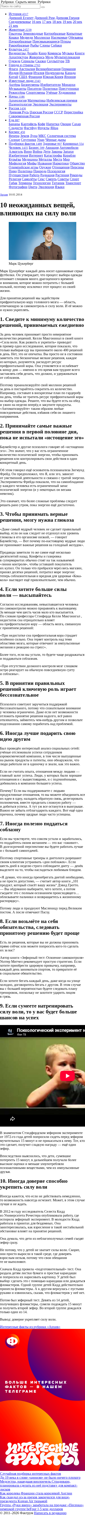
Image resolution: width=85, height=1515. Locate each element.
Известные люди (25, 81)
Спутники (28, 140)
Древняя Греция (67, 18)
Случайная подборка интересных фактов (30, 1473)
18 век (57, 22)
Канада (70, 73)
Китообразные (55, 33)
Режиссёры (17, 92)
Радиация (47, 175)
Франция (35, 77)
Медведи (26, 37)
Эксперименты (60, 104)
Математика (36, 100)
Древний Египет (21, 18)
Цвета (32, 187)
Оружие (45, 167)
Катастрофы (53, 155)
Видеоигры (17, 53)
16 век (36, 22)
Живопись (36, 57)
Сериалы (27, 61)
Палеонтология (20, 104)
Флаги (13, 69)
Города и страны (24, 65)
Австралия (27, 69)
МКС (42, 136)
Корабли (69, 155)
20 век (77, 22)
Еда (14, 120)
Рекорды (76, 175)
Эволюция (40, 104)
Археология (18, 100)
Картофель (29, 124)
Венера (14, 136)
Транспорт (73, 183)
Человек (18, 147)
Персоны (77, 167)
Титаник (58, 183)
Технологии (42, 183)
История (18, 14)
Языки (60, 187)
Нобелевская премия (61, 100)
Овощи (65, 124)
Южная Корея (53, 77)
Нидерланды (54, 73)
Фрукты (43, 128)
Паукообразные (20, 41)
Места (57, 159)
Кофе (41, 124)
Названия (44, 163)
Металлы (45, 159)
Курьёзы (15, 159)
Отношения (61, 167)
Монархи (68, 85)
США (23, 77)
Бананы (14, 124)
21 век (13, 26)
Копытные (74, 33)
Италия (38, 73)
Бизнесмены (30, 85)
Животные (20, 29)
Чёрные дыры (55, 140)
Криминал (73, 143)
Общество (77, 163)
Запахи (68, 151)
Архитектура (18, 57)
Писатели (34, 88)
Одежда (14, 61)
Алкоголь (16, 151)
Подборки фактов (25, 143)
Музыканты (17, 88)
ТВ (67, 61)
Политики (50, 88)
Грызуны (15, 33)
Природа (39, 171)
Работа (34, 175)
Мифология (17, 163)
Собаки (56, 45)
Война (37, 151)
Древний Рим (44, 18)
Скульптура (55, 61)
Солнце (14, 140)
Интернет (36, 155)
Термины (25, 183)
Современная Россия (24, 116)
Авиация (52, 147)
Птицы (65, 41)
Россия (17, 108)
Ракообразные (19, 45)
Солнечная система (61, 136)
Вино (28, 151)
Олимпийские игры (23, 167)
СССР (58, 112)
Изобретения (18, 155)
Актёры (14, 85)
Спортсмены (35, 92)
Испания (25, 73)
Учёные (52, 92)
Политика (25, 171)
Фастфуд (30, 128)
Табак (13, 183)
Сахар (76, 124)
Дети (47, 151)
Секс (41, 179)
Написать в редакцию (50, 1513)
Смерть (51, 179)
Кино (43, 53)
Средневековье (20, 22)
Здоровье (52, 143)
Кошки (14, 37)
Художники (67, 92)
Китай (13, 77)
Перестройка (73, 112)
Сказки (40, 61)
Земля (24, 136)
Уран (40, 140)
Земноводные (33, 33)
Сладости (16, 128)
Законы (56, 151)
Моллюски (42, 37)
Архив (4, 194)
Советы (63, 179)
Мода (49, 57)
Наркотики (61, 163)
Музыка (68, 53)
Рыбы (34, 45)
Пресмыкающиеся (46, 41)
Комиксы (54, 53)
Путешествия (19, 175)
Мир (66, 159)
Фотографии (18, 187)
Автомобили (69, 147)
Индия (14, 73)
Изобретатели (50, 85)
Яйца (54, 128)
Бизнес (36, 147)
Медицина (30, 159)
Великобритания (48, 69)
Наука (17, 96)
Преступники (69, 88)
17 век (46, 22)
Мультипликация (67, 57)
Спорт (74, 179)
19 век (67, 22)
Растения (62, 175)
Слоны (45, 45)
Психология (56, 171)
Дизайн (32, 53)
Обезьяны (75, 37)
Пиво (13, 171)
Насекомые (59, 37)
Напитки (53, 124)
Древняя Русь (19, 112)
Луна (33, 136)
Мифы (32, 163)
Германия (68, 69)
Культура (19, 49)
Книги (80, 53)
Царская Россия (41, 112)
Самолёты (29, 179)
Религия (15, 179)
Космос (17, 132)
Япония (70, 77)
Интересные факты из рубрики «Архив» (30, 1327)
